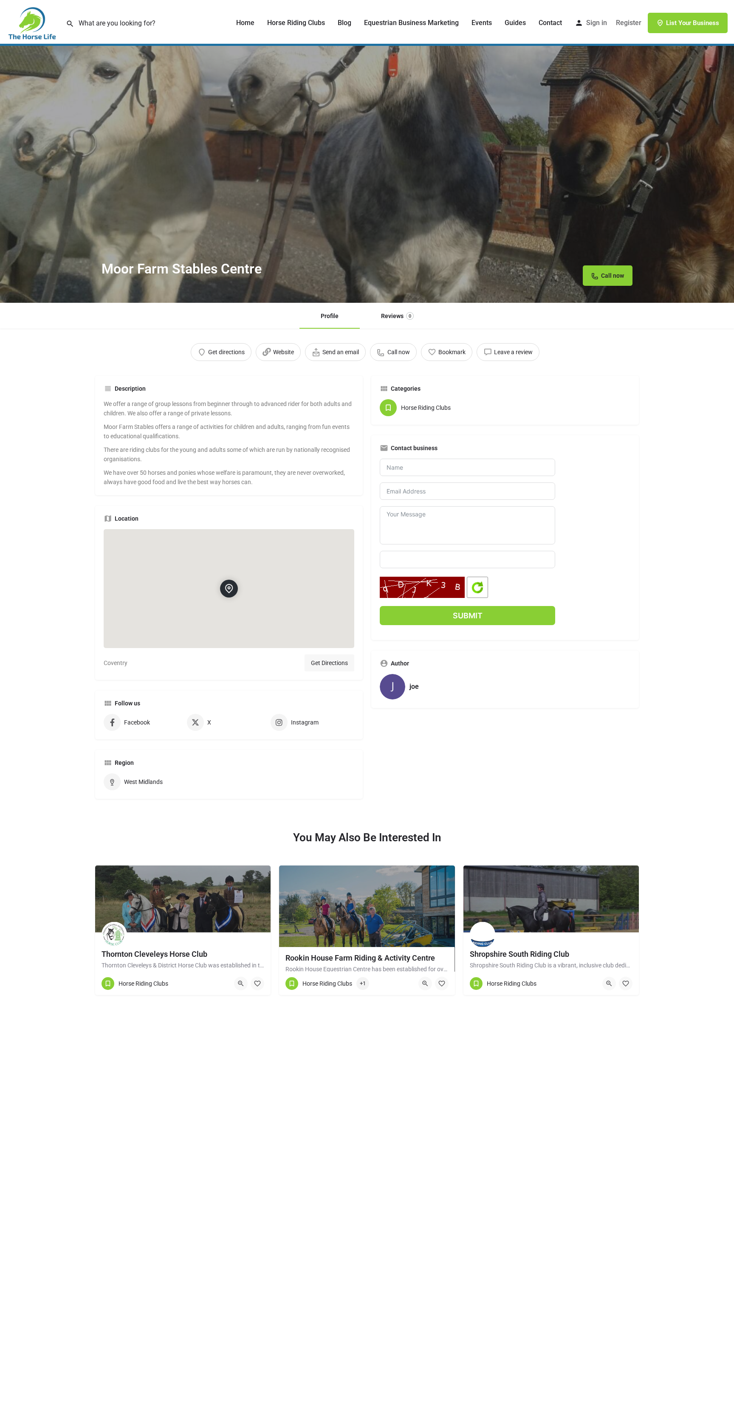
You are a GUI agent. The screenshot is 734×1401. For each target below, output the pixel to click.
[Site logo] (32, 22)
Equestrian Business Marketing (411, 23)
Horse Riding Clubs (296, 23)
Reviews (396, 316)
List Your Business (692, 23)
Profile (330, 316)
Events (481, 23)
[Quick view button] (241, 983)
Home (245, 23)
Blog (344, 23)
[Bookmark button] (257, 983)
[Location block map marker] (229, 589)
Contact (550, 23)
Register (628, 23)
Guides (515, 23)
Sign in (596, 23)
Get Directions (329, 663)
